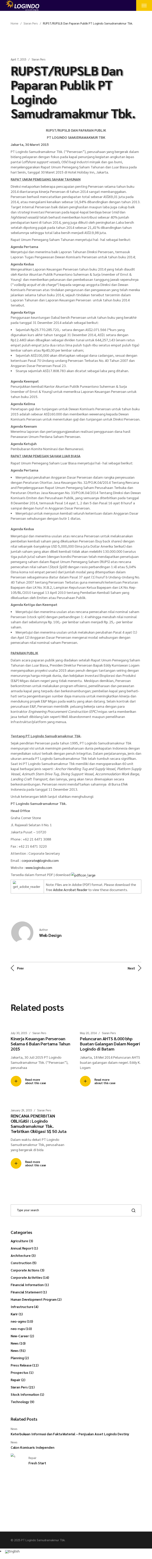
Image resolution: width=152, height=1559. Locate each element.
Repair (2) (18, 1380)
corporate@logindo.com (40, 860)
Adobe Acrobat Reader (70, 889)
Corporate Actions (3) (27, 1270)
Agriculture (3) (22, 1241)
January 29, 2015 (21, 1110)
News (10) (18, 1343)
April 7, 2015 (18, 59)
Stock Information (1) (27, 1394)
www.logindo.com (39, 867)
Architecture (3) (23, 1255)
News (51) (18, 1350)
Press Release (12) (25, 1365)
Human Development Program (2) (36, 1299)
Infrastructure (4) (24, 1306)
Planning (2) (20, 1358)
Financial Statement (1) (29, 1292)
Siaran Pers (31, 23)
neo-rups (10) (21, 1328)
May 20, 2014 (88, 1033)
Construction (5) (23, 1263)
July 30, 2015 (19, 1033)
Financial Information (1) (30, 1285)
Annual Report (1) (24, 1248)
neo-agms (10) (22, 1321)
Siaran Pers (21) (23, 1387)
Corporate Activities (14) (30, 1277)
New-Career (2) (22, 1336)
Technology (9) (22, 1402)
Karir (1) (17, 1314)
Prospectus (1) (22, 1372)
